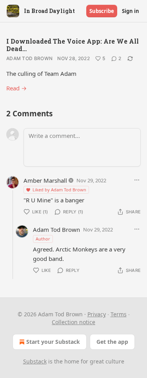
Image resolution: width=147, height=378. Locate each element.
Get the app (112, 341)
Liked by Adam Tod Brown (59, 190)
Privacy (96, 314)
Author (43, 239)
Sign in (130, 11)
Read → (16, 88)
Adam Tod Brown (29, 58)
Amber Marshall (45, 180)
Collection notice (73, 322)
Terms (119, 314)
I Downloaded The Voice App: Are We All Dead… (72, 45)
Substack (35, 361)
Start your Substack (53, 341)
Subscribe (101, 11)
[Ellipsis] (137, 180)
